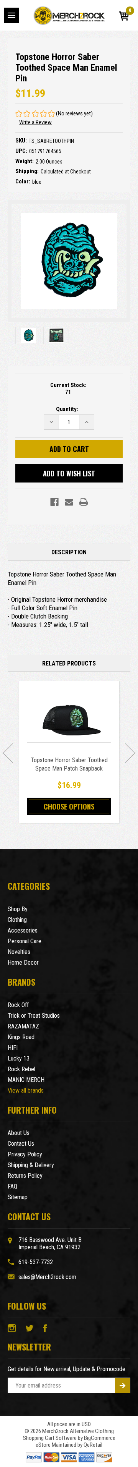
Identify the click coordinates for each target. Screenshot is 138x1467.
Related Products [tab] (69, 663)
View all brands (26, 1090)
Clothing (17, 919)
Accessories (23, 930)
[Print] (83, 502)
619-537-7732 (35, 1262)
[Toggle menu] (11, 15)
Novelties (19, 951)
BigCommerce (99, 1438)
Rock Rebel (21, 1069)
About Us (19, 1133)
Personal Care (24, 941)
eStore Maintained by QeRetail (69, 1444)
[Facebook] (54, 502)
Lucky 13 (19, 1058)
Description (69, 552)
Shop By (18, 909)
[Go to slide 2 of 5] (130, 753)
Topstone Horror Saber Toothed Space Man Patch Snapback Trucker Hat (69, 768)
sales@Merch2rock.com (47, 1277)
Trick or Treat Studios (34, 1015)
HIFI (13, 1047)
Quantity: (67, 409)
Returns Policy (25, 1175)
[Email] (69, 502)
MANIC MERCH (26, 1079)
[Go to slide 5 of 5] (8, 753)
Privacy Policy (25, 1154)
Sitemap (18, 1197)
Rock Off (18, 1005)
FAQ (12, 1186)
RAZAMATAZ (23, 1026)
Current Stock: (68, 388)
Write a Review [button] (35, 122)
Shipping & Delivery (31, 1165)
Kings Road (21, 1037)
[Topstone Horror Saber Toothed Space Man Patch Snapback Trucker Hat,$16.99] (69, 715)
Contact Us (21, 1143)
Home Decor (23, 962)
